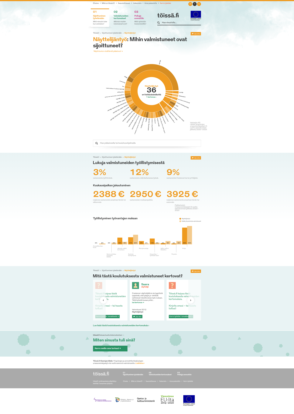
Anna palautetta (150, 3)
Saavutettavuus (124, 3)
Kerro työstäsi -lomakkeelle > (107, 316)
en (190, 4)
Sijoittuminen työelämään (112, 33)
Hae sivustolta (159, 23)
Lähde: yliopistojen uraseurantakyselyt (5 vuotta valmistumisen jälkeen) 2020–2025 (198, 127)
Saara (145, 284)
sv (199, 4)
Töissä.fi (96, 33)
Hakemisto (137, 3)
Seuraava (103, 300)
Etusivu (96, 3)
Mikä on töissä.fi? (108, 3)
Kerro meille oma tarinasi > (108, 349)
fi (194, 4)
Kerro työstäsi (165, 3)
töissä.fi (168, 16)
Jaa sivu (197, 33)
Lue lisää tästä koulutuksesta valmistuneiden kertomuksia (120, 326)
